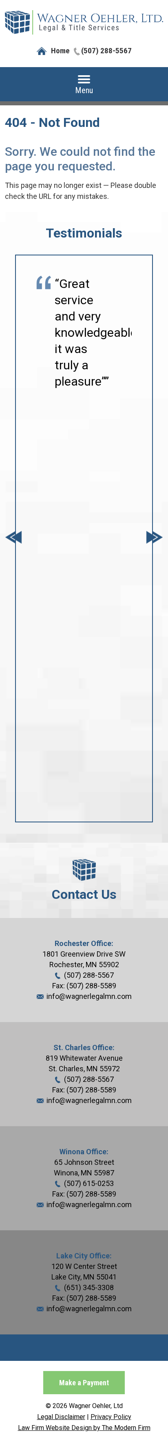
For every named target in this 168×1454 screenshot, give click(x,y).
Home (60, 50)
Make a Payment (84, 1382)
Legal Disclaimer (61, 1417)
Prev (13, 538)
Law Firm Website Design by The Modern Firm (84, 1428)
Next (154, 538)
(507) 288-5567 (106, 50)
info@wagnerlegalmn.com (89, 996)
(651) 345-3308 (89, 1287)
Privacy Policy (111, 1417)
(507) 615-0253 (89, 1183)
